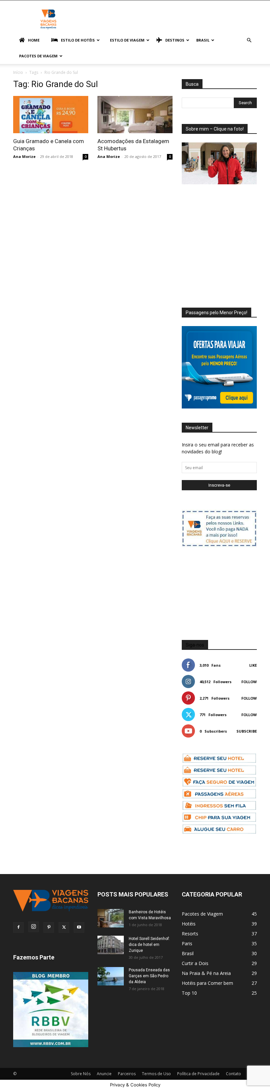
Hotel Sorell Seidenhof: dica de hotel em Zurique (149, 944)
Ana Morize (24, 156)
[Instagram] (33, 927)
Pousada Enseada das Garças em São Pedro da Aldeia (149, 976)
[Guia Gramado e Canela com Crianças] (50, 114)
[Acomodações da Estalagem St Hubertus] (135, 114)
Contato (233, 1073)
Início (18, 72)
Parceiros (127, 1073)
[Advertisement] (226, 239)
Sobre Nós (81, 1073)
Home (34, 40)
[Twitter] (64, 927)
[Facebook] (18, 927)
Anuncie (104, 1073)
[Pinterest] (48, 927)
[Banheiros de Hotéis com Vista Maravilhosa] (110, 918)
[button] (249, 40)
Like (253, 665)
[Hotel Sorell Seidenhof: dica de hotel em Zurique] (110, 945)
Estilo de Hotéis (78, 40)
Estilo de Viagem (127, 40)
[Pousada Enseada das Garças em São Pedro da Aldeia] (110, 976)
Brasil (202, 40)
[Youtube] (79, 927)
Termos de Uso (156, 1073)
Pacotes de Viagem (38, 55)
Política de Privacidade (198, 1073)
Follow (249, 681)
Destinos (174, 40)
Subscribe (246, 731)
